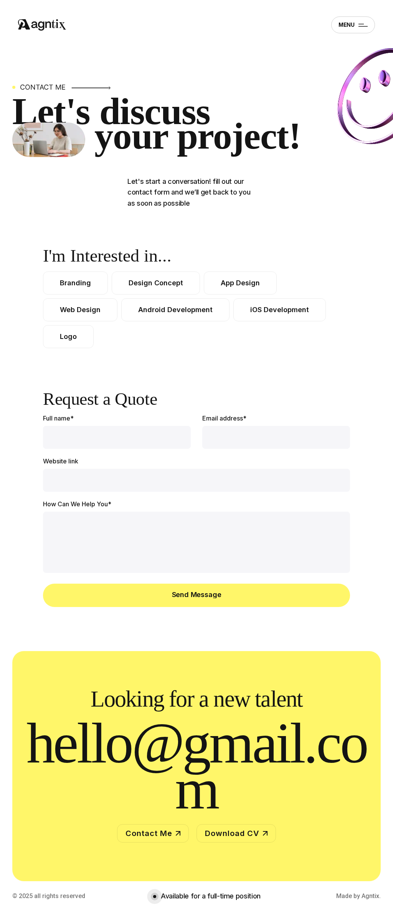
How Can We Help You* (77, 504)
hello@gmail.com (196, 766)
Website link (60, 461)
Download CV (232, 833)
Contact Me (148, 833)
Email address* (224, 418)
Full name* (58, 418)
